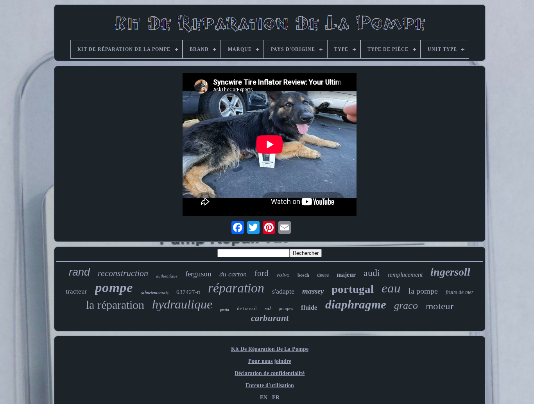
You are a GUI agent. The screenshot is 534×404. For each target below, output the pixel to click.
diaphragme (355, 304)
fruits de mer (459, 292)
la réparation (115, 304)
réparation (236, 288)
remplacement (405, 274)
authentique (166, 276)
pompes (286, 308)
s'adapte (283, 291)
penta (224, 309)
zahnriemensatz (154, 292)
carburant (270, 318)
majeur (346, 274)
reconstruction (123, 273)
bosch (303, 275)
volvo (283, 275)
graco (406, 305)
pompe (114, 287)
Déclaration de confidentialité (270, 373)
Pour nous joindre (269, 361)
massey (313, 291)
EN (263, 397)
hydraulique (182, 304)
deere (323, 275)
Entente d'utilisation (269, 385)
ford (261, 273)
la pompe (423, 291)
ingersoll (450, 272)
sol (268, 308)
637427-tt (188, 292)
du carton (233, 274)
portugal (353, 289)
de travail (247, 308)
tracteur (76, 291)
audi (372, 273)
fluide (309, 307)
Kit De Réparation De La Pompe (269, 349)
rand (79, 272)
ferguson (198, 274)
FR (276, 397)
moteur (439, 306)
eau (391, 288)
